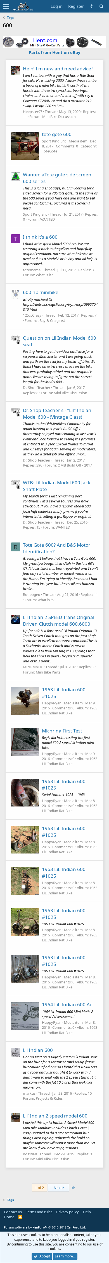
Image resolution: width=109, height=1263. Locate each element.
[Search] (101, 6)
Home (9, 1216)
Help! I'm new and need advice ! (58, 68)
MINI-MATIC (33, 666)
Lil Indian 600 (38, 1050)
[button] (6, 6)
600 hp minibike (40, 292)
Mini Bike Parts (48, 672)
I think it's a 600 (40, 237)
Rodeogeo (31, 594)
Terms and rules (39, 1211)
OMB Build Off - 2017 (75, 465)
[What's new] (91, 6)
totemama (32, 269)
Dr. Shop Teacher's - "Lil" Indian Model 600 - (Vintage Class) (57, 413)
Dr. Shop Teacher (36, 387)
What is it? (44, 274)
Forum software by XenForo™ (45, 1227)
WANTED (47, 219)
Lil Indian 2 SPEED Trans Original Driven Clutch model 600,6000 (58, 620)
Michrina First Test (62, 730)
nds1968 (30, 1153)
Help (87, 1211)
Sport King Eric (54, 141)
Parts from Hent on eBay (54, 52)
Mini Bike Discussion (59, 116)
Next (58, 1187)
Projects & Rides (49, 1098)
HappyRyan (51, 702)
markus (29, 1093)
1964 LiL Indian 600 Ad (67, 1004)
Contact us (13, 1211)
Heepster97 (32, 111)
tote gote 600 (57, 134)
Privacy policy (67, 1211)
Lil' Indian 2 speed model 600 (55, 1115)
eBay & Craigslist (51, 320)
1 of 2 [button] (39, 1187)
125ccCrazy (32, 315)
